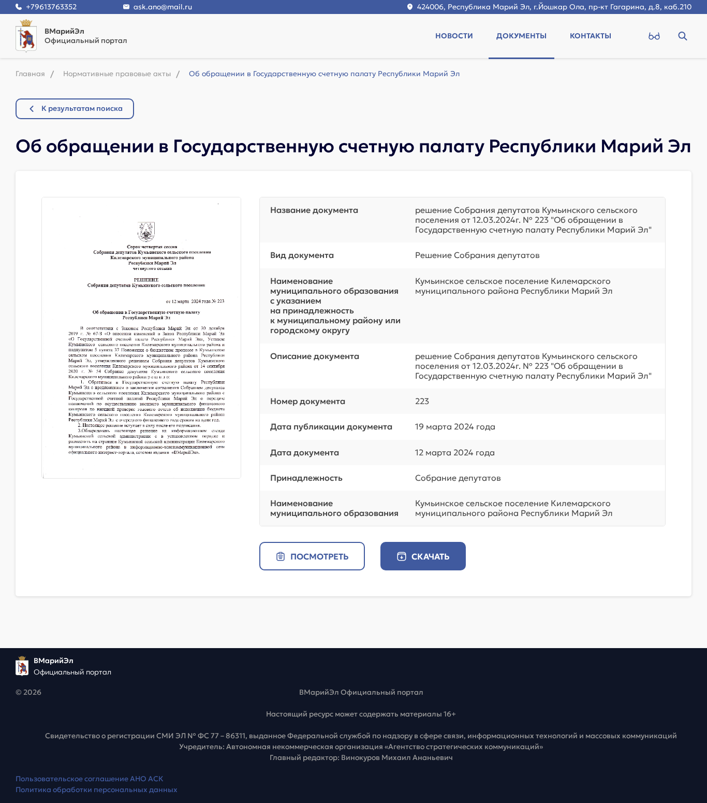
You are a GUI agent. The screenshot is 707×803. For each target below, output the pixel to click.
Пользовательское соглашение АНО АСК (90, 778)
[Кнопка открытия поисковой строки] (682, 35)
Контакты (590, 35)
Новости (454, 35)
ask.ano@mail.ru (163, 6)
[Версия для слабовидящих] (654, 35)
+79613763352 (51, 6)
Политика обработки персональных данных (97, 789)
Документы (521, 35)
